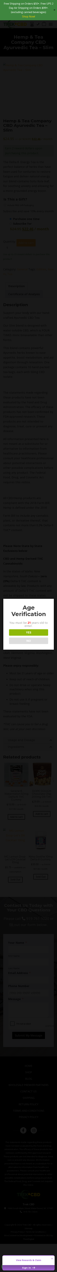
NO (28, 641)
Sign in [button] (27, 1267)
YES (28, 632)
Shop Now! (28, 16)
